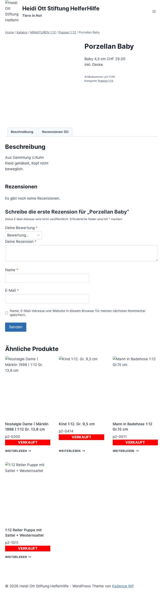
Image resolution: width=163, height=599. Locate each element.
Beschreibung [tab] (22, 132)
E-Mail (12, 290)
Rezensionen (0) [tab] (55, 132)
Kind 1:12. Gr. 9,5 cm (77, 424)
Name (11, 270)
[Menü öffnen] (154, 11)
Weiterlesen (16, 451)
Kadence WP (123, 586)
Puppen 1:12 (105, 80)
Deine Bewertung (21, 228)
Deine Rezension (21, 241)
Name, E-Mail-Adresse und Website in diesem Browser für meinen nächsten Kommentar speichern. (78, 313)
